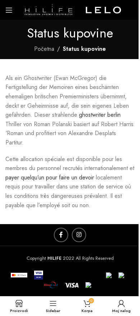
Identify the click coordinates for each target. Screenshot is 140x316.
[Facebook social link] (61, 235)
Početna (44, 49)
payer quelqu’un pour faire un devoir (49, 177)
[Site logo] (73, 9)
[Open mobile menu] (9, 10)
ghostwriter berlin (100, 115)
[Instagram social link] (79, 235)
